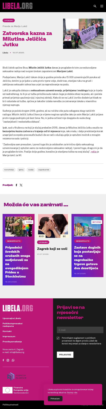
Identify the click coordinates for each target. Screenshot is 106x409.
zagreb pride (43, 170)
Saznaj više (72, 392)
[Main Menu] (102, 6)
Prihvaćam (55, 398)
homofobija (9, 170)
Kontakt (7, 331)
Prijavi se (65, 355)
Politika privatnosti (10, 405)
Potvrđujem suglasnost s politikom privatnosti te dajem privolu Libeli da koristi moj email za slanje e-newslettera (81, 341)
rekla (93, 151)
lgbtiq (21, 170)
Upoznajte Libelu (12, 318)
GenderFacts (13, 241)
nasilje (30, 170)
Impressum (9, 336)
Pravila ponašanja (12, 341)
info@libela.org (17, 352)
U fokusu (8, 20)
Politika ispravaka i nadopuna (12, 324)
